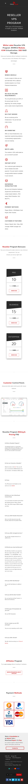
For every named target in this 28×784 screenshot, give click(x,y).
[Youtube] (22, 779)
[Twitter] (13, 779)
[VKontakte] (10, 779)
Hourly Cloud (8, 757)
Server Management (16, 757)
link (15, 467)
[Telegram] (16, 779)
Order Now (14, 290)
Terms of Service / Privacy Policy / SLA (13, 765)
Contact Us (15, 748)
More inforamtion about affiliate (14, 672)
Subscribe (19, 774)
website (13, 485)
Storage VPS (13, 756)
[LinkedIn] (19, 779)
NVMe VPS (7, 756)
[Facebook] (7, 779)
